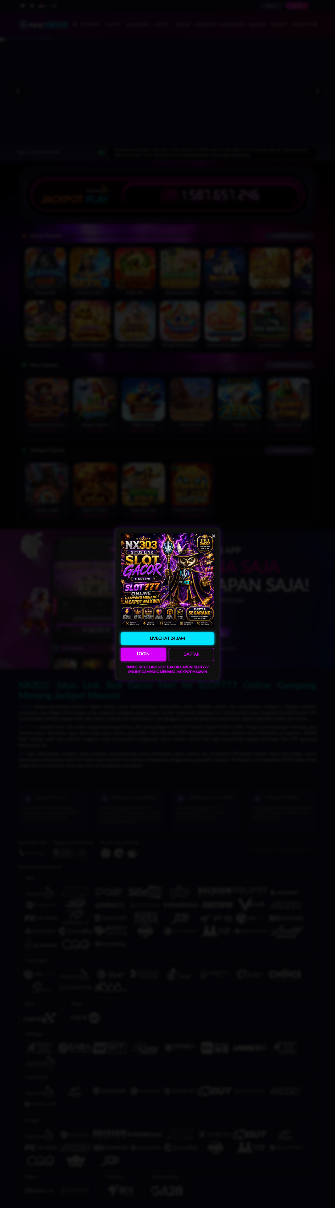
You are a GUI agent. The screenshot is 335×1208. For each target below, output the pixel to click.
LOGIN (143, 654)
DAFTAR (191, 654)
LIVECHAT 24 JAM (167, 638)
